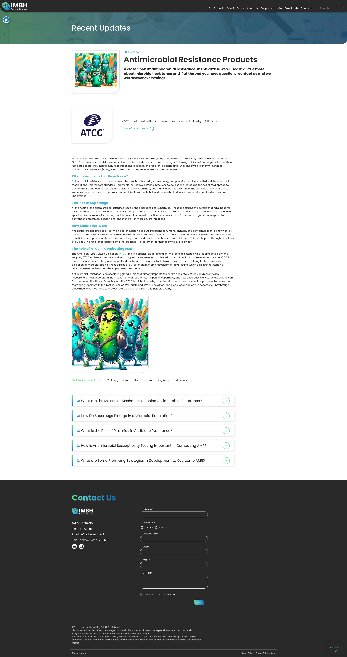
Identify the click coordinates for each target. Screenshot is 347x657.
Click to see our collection (87, 380)
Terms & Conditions (265, 653)
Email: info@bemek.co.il (88, 534)
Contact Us (307, 8)
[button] (343, 8)
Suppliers (266, 8)
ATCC (122, 253)
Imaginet (83, 653)
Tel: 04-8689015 (82, 523)
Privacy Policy (247, 653)
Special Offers (235, 8)
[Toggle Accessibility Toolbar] (6, 19)
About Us (252, 8)
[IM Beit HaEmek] (15, 6)
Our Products (216, 8)
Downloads (291, 8)
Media (278, 8)
